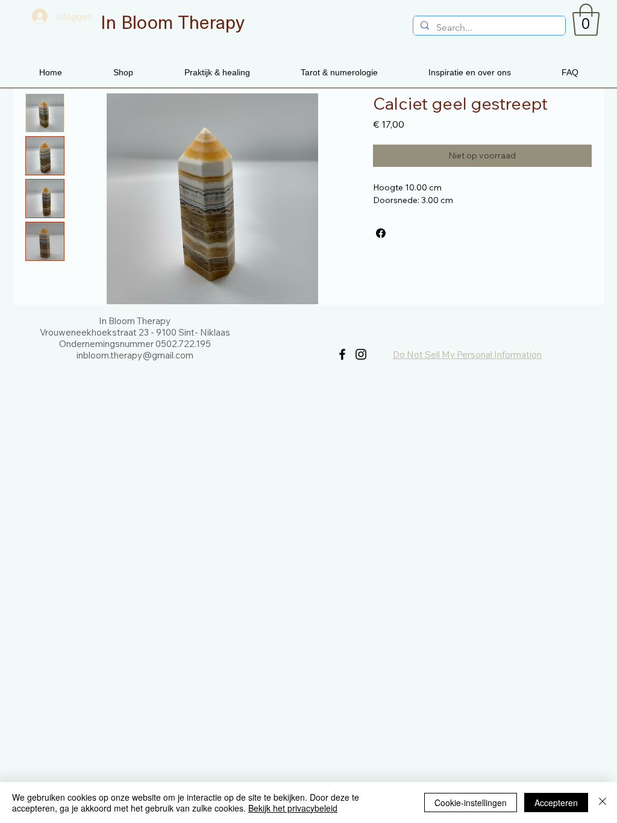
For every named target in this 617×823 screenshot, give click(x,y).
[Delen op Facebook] (381, 233)
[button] (586, 20)
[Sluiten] (602, 802)
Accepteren (556, 802)
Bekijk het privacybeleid (292, 808)
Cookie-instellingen (470, 802)
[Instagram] (361, 354)
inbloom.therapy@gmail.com (135, 355)
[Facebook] (342, 354)
